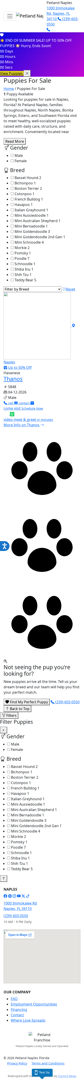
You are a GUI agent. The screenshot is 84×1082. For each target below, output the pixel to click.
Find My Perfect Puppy (28, 701)
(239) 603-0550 (67, 701)
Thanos (13, 379)
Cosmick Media (67, 1076)
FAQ (14, 998)
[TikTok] (28, 896)
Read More (14, 141)
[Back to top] (3, 878)
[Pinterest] (10, 896)
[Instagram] (14, 896)
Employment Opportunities (34, 1004)
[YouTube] (19, 896)
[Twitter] (23, 896)
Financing (19, 1009)
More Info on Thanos (22, 424)
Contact (17, 1014)
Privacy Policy (17, 1063)
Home (9, 88)
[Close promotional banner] (27, 73)
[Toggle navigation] (10, 16)
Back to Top (19, 708)
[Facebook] (5, 896)
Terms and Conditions (48, 1063)
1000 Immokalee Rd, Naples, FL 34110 (61, 13)
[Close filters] (3, 730)
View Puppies (12, 73)
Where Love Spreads (28, 1020)
